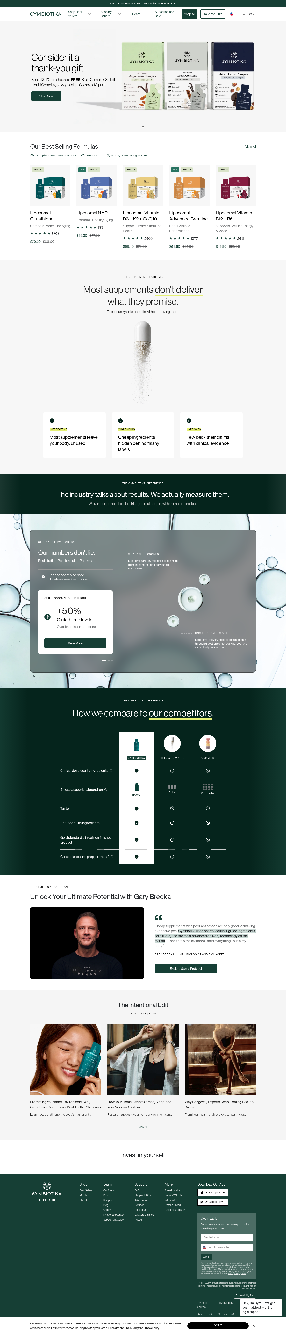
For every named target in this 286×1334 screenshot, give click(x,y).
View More (75, 643)
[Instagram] (44, 1199)
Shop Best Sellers (75, 14)
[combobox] (206, 1247)
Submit (206, 1256)
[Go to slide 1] (143, 127)
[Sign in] (244, 14)
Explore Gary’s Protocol (186, 968)
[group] (50, 204)
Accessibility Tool (245, 1295)
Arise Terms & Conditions (204, 1316)
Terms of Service (202, 1305)
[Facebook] (39, 1199)
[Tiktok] (49, 1199)
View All (250, 146)
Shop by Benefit (106, 14)
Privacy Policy (151, 1328)
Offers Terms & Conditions (226, 1316)
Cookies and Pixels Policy (124, 1328)
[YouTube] (53, 1199)
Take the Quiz (213, 14)
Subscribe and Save (164, 14)
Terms (243, 1273)
